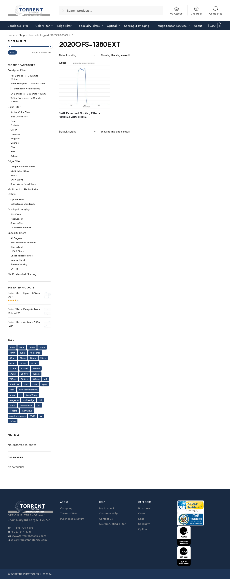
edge (12, 389)
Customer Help (108, 513)
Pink (13, 146)
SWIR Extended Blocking (22, 274)
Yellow (14, 155)
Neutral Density (19, 259)
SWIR (32, 415)
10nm (12, 347)
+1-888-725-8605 (22, 527)
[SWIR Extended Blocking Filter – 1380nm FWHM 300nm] (84, 85)
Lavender (16, 133)
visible (12, 421)
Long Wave (31, 394)
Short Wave (17, 179)
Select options (84, 123)
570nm (12, 373)
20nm (32, 347)
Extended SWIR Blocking (27, 88)
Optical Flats (17, 199)
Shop (22, 35)
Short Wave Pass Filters (23, 183)
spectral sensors (17, 415)
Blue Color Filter (19, 116)
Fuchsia (15, 125)
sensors (13, 410)
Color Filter (14, 107)
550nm (36, 368)
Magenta (15, 138)
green (12, 394)
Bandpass (14, 384)
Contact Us (106, 518)
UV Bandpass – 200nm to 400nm (28, 93)
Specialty (144, 523)
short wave (26, 410)
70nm (33, 357)
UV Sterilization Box (21, 227)
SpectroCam (17, 222)
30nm (12, 352)
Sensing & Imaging (19, 209)
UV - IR (14, 268)
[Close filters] (52, 42)
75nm (43, 357)
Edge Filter (14, 161)
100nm (23, 363)
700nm (12, 379)
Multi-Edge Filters (20, 170)
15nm (22, 347)
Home (11, 35)
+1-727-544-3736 (21, 531)
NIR (40, 400)
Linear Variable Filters (22, 255)
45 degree (35, 352)
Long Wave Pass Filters (23, 166)
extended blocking (28, 389)
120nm (34, 363)
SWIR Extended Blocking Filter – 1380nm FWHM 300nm (79, 115)
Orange (15, 142)
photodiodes (26, 405)
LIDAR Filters (17, 251)
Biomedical (17, 246)
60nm (23, 357)
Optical (12, 194)
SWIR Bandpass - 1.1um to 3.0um (28, 83)
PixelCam (16, 214)
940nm (36, 379)
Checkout (196, 13)
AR (45, 379)
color (35, 384)
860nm (24, 379)
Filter (12, 52)
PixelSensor (17, 218)
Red (13, 151)
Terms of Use (68, 513)
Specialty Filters (17, 232)
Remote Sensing (19, 264)
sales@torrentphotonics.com (29, 539)
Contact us (215, 13)
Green (14, 129)
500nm (13, 368)
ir (20, 394)
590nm (24, 373)
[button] (215, 25)
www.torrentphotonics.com (29, 535)
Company (66, 508)
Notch (14, 175)
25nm (42, 347)
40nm (22, 352)
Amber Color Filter (20, 112)
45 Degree (16, 238)
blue (26, 384)
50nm (12, 357)
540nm (24, 368)
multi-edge (28, 400)
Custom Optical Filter (112, 523)
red (38, 405)
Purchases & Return (72, 518)
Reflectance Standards (23, 203)
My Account (176, 13)
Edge (141, 518)
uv (41, 415)
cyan (44, 384)
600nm (36, 373)
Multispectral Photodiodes (23, 189)
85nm (12, 363)
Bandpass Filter (17, 70)
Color (141, 513)
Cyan (13, 120)
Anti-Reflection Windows (24, 242)
